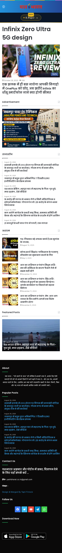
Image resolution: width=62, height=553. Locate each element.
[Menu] (3, 7)
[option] (31, 335)
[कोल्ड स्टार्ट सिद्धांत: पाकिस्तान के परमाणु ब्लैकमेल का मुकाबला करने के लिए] (10, 256)
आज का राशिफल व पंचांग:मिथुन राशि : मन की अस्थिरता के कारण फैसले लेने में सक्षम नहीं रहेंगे (38, 267)
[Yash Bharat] (31, 6)
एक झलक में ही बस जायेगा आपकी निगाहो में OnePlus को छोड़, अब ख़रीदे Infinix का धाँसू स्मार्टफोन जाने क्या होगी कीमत (30, 88)
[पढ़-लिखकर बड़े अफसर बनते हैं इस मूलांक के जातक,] (10, 243)
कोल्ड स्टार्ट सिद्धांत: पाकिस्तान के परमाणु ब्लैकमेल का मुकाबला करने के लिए (39, 253)
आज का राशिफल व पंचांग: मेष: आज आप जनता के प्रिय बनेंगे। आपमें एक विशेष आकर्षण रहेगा (39, 298)
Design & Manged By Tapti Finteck (17, 492)
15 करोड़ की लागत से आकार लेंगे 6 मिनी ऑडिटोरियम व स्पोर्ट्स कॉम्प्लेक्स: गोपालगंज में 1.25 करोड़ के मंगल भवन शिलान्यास (29, 345)
